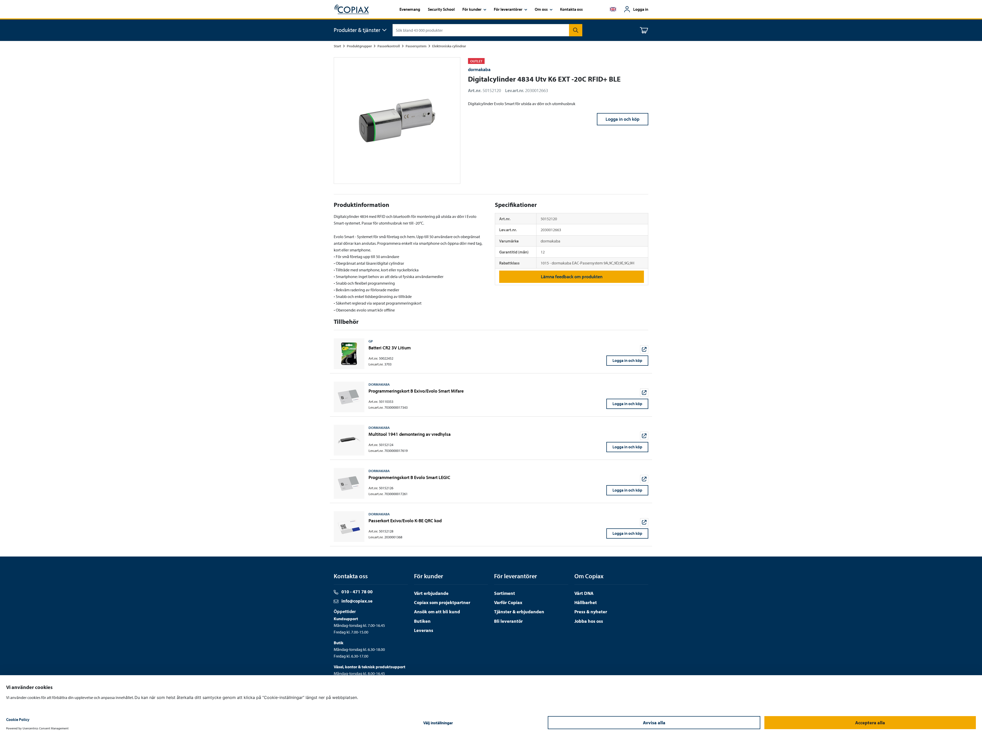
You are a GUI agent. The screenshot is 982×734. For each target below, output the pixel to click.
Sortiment (504, 593)
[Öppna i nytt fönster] (644, 349)
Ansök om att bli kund (437, 612)
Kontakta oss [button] (571, 9)
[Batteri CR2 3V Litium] (491, 353)
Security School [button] (441, 9)
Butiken (422, 621)
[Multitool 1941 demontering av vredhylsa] (491, 440)
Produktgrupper (359, 45)
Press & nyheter (590, 612)
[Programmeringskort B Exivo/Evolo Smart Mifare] (491, 397)
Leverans (423, 630)
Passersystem (416, 45)
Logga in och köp (623, 119)
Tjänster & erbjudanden (519, 612)
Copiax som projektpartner (442, 602)
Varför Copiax (508, 602)
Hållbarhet (585, 602)
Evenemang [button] (409, 9)
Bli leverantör (508, 621)
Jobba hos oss (588, 621)
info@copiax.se (356, 601)
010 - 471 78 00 (356, 592)
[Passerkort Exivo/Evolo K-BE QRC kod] (491, 526)
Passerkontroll (388, 45)
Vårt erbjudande (431, 593)
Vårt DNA (584, 593)
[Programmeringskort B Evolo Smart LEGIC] (491, 483)
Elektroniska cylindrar (449, 45)
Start (337, 45)
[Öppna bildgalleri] (397, 121)
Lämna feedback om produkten (571, 277)
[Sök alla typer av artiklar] (575, 30)
